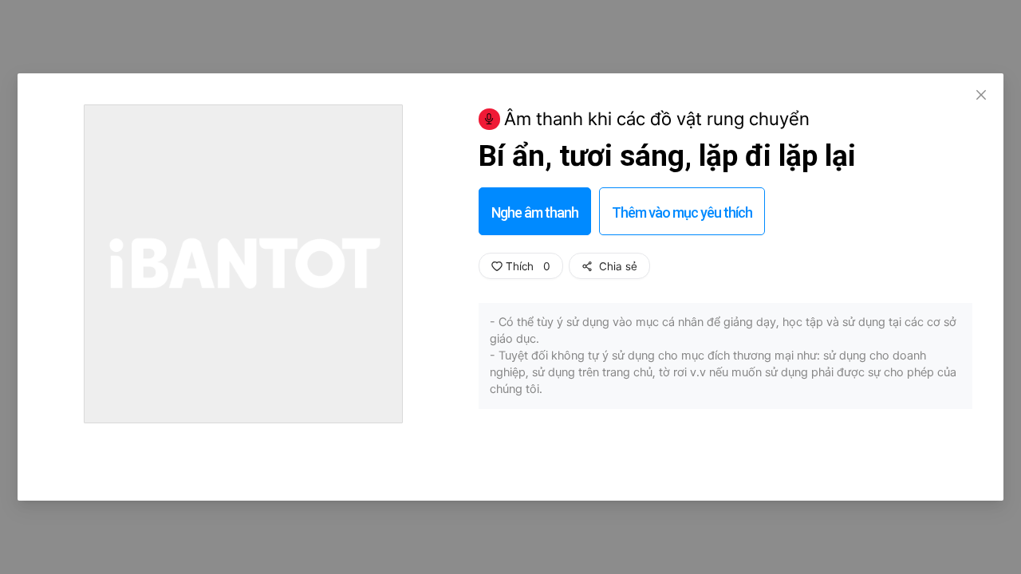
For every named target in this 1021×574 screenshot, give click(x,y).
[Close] (981, 95)
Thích (526, 266)
